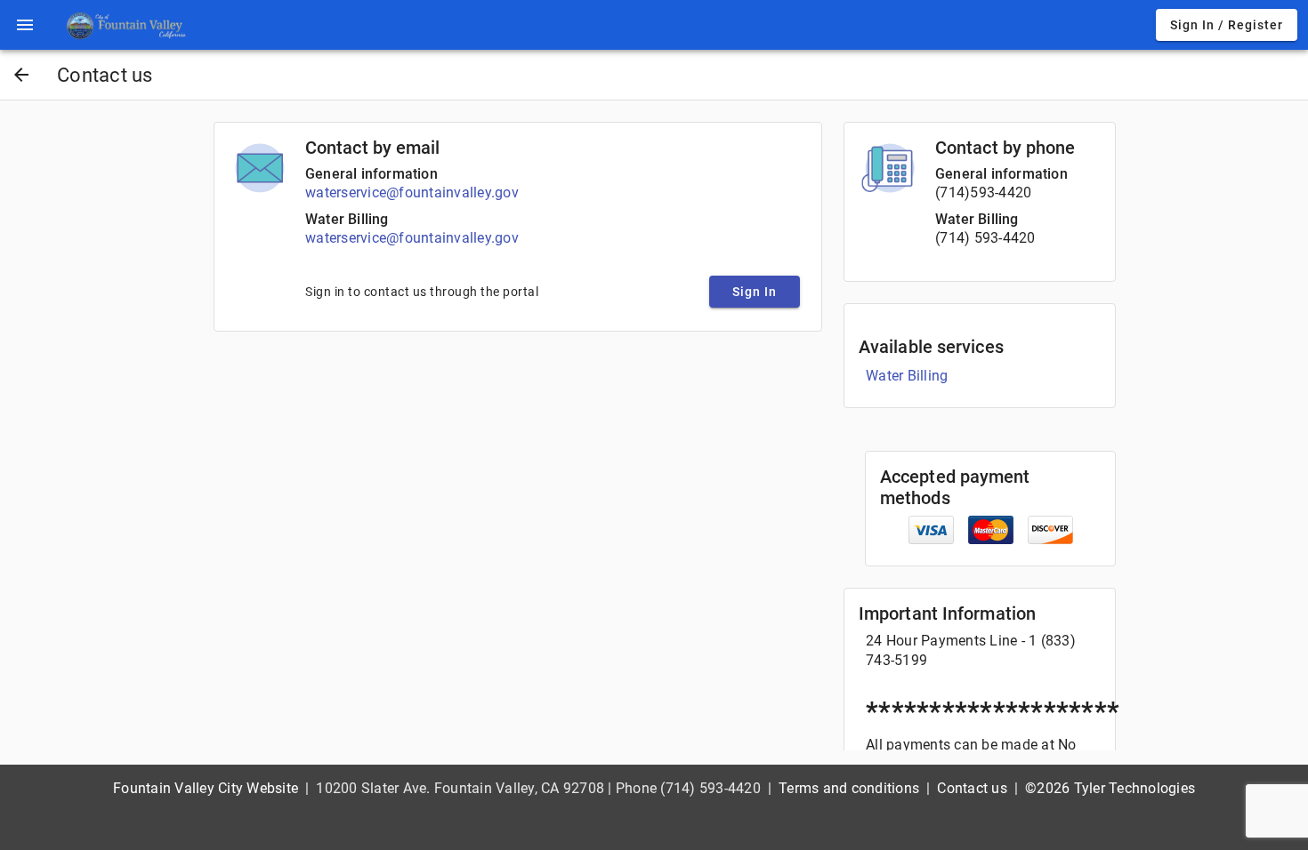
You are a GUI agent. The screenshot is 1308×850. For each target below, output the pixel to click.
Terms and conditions (849, 788)
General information (371, 173)
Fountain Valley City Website (205, 788)
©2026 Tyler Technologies (1110, 788)
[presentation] (25, 25)
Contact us (972, 788)
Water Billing (347, 219)
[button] (25, 25)
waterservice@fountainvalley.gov (412, 192)
